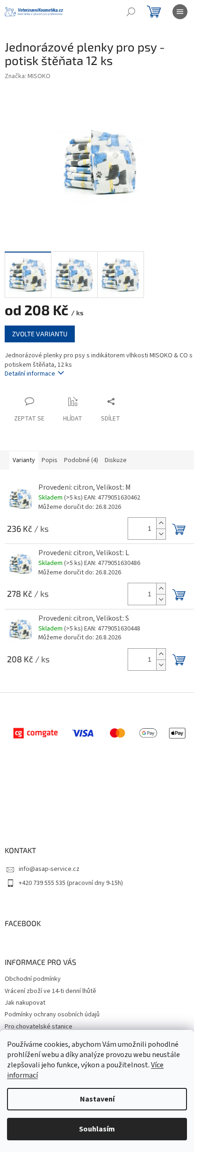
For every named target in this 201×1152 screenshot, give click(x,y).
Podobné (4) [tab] (81, 460)
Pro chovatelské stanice (38, 1026)
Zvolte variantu (39, 334)
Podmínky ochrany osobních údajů (52, 1014)
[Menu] (180, 11)
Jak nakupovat (25, 1002)
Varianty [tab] (24, 460)
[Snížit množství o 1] (160, 534)
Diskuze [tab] (116, 460)
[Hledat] (131, 11)
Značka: (27, 76)
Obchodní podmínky (33, 979)
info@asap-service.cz (49, 869)
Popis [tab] (49, 460)
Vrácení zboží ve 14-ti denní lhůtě (50, 991)
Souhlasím (97, 1129)
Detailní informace (30, 373)
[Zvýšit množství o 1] (160, 523)
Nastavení (97, 1099)
